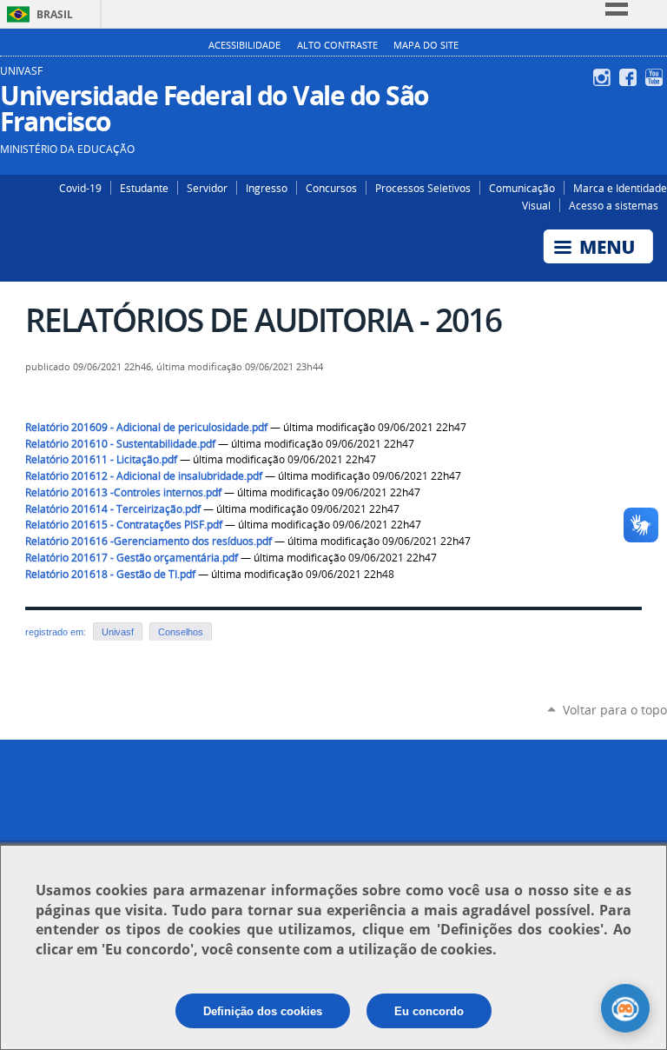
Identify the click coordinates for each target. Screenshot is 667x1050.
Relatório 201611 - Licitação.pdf (101, 459)
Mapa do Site (426, 45)
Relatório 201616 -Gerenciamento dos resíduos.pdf (148, 541)
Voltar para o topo (615, 709)
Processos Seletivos (423, 188)
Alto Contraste (337, 45)
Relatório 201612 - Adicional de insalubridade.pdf (143, 476)
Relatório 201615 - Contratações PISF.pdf (123, 524)
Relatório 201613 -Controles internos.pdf (123, 492)
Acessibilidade (244, 45)
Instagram (604, 77)
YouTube (656, 77)
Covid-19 (80, 188)
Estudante (144, 188)
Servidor (207, 188)
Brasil (54, 14)
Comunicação (522, 188)
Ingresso (266, 188)
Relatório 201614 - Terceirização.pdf (113, 509)
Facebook (630, 77)
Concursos (331, 188)
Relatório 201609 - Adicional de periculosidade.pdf (146, 427)
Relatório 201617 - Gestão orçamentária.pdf (131, 557)
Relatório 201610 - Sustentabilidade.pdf (120, 443)
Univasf (118, 632)
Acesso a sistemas (613, 205)
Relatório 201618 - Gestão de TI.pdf (110, 574)
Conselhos (180, 632)
